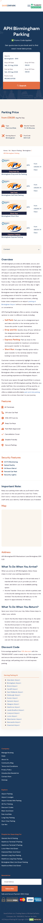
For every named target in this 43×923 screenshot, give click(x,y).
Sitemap (5, 780)
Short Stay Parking (8, 821)
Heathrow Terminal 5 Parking (12, 845)
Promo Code (8, 76)
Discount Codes (7, 807)
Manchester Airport (14, 719)
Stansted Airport (13, 725)
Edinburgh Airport (13, 695)
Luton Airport (12, 716)
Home (5, 150)
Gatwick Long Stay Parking (11, 855)
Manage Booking (8, 753)
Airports (7, 56)
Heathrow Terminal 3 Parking (12, 842)
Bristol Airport (12, 686)
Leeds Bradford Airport (15, 710)
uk (9, 150)
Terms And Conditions (10, 766)
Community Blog (7, 763)
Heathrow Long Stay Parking (12, 859)
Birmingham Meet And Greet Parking (15, 862)
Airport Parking (17, 150)
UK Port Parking (7, 804)
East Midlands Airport (15, 692)
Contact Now (6, 776)
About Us (5, 759)
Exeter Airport (12, 698)
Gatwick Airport (13, 701)
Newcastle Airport (13, 722)
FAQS (3, 756)
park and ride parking (32, 392)
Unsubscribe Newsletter (10, 773)
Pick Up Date (8, 69)
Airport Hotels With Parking (11, 801)
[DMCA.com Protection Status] (35, 919)
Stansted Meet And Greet (11, 852)
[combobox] (21, 58)
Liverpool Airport (13, 713)
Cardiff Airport (12, 689)
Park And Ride (7, 814)
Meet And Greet (7, 811)
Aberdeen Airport (13, 680)
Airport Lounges (7, 797)
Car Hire (4, 824)
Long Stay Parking (8, 818)
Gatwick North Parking (10, 838)
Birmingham (27, 150)
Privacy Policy (7, 770)
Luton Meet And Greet (10, 848)
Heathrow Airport (13, 707)
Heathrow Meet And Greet (11, 866)
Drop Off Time (29, 62)
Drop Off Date (9, 62)
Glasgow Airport (13, 704)
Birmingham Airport (14, 683)
